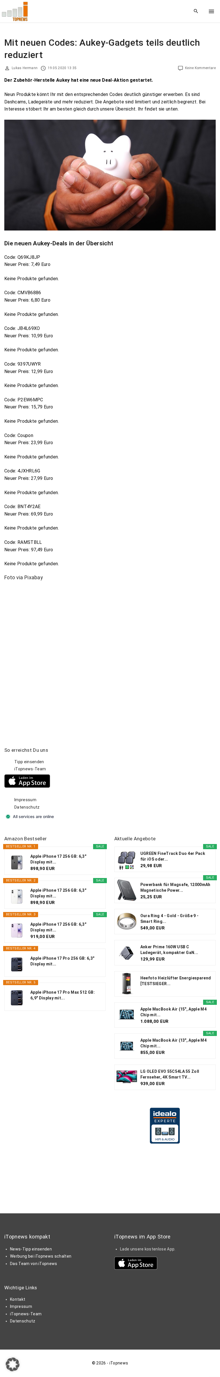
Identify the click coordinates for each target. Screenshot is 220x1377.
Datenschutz (27, 807)
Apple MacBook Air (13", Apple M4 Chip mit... (173, 1043)
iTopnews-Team (30, 769)
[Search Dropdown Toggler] (196, 11)
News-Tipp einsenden (31, 1249)
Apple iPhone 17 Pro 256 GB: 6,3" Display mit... (62, 961)
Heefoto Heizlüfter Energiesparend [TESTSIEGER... (175, 981)
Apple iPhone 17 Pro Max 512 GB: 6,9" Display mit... (62, 995)
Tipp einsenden (29, 761)
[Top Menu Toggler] (211, 11)
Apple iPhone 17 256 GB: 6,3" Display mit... (58, 859)
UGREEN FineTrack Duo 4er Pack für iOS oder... (172, 856)
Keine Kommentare (200, 68)
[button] (12, 1364)
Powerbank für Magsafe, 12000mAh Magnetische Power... (175, 887)
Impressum (25, 799)
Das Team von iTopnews (33, 1263)
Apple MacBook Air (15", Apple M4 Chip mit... (173, 1012)
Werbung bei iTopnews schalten (40, 1256)
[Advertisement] (157, 782)
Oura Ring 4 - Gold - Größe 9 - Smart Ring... (169, 918)
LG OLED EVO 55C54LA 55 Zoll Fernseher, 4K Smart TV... (169, 1074)
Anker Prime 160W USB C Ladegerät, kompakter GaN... (169, 950)
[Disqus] (110, 657)
